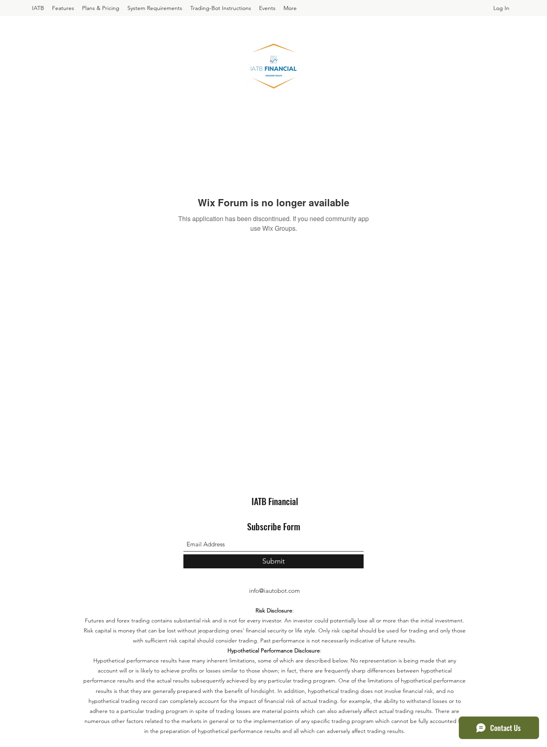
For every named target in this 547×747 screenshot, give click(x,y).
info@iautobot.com (274, 590)
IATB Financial (274, 501)
